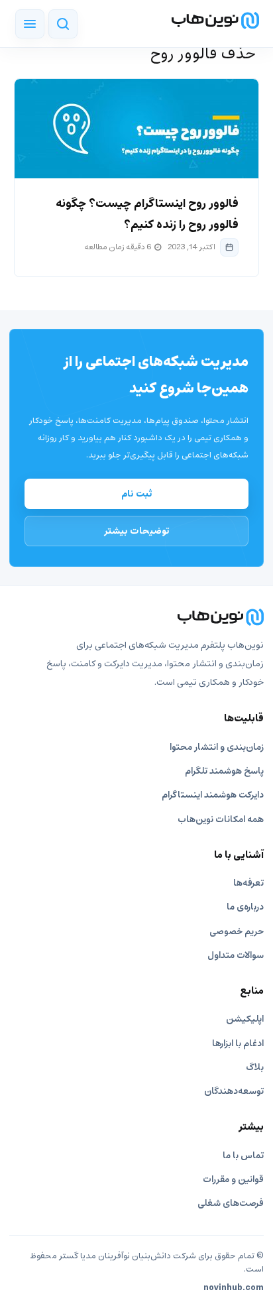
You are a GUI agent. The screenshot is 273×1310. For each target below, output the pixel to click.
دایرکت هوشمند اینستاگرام (213, 795)
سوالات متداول (235, 956)
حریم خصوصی (236, 932)
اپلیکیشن (245, 1019)
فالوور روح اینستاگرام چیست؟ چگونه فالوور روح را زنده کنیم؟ (147, 214)
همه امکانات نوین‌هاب (221, 820)
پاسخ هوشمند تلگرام (224, 771)
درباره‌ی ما (245, 907)
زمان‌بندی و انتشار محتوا (217, 747)
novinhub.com (233, 1288)
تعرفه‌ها (248, 883)
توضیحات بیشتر (137, 531)
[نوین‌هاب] (136, 617)
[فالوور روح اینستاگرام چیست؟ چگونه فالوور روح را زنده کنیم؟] (136, 128)
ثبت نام (136, 494)
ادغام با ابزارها (238, 1044)
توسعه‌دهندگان (234, 1092)
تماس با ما (243, 1156)
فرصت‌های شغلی (230, 1204)
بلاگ (255, 1068)
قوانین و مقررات (233, 1180)
